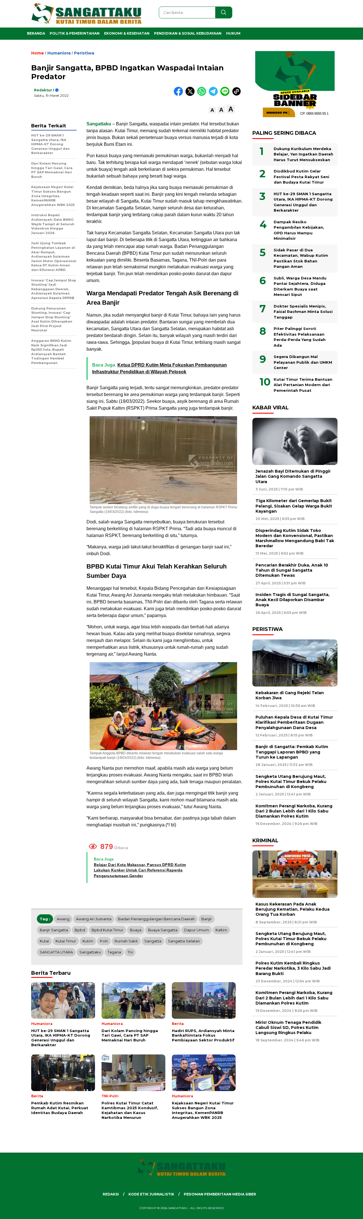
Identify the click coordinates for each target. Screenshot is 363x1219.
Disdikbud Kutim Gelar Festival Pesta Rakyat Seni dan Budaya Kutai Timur (301, 176)
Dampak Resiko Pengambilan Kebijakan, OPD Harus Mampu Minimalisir (299, 230)
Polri (104, 941)
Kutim (88, 941)
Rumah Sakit (126, 941)
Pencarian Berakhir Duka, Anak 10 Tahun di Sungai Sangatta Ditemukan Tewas (292, 570)
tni (130, 952)
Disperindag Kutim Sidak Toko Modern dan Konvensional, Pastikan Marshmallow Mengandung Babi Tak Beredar (295, 538)
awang (63, 919)
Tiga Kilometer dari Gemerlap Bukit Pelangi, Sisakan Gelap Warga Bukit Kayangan (294, 505)
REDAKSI (111, 1194)
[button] (212, 110)
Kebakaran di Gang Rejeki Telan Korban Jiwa (290, 695)
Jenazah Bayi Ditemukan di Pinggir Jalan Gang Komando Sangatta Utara (293, 476)
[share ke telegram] (214, 94)
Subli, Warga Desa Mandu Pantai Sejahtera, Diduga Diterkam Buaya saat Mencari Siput (300, 286)
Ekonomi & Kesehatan (126, 33)
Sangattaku (99, 123)
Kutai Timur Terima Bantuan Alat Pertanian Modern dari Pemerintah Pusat (303, 385)
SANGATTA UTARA (56, 952)
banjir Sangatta (54, 930)
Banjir (206, 919)
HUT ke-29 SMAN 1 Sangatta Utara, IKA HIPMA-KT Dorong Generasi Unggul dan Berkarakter (303, 202)
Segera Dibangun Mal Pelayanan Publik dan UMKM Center (303, 362)
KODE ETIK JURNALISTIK (151, 1194)
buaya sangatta (163, 930)
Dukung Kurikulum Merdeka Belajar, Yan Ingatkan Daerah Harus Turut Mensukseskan (303, 154)
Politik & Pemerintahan (75, 33)
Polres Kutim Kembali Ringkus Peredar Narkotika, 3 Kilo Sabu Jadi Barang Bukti (293, 968)
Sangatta (152, 941)
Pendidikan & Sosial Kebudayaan (187, 33)
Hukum (233, 33)
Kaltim (221, 930)
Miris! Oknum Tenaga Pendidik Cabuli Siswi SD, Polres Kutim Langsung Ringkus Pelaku (288, 1027)
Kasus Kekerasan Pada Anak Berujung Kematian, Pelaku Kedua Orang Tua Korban (293, 909)
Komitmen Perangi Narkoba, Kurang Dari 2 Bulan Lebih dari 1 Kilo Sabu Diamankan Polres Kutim (294, 811)
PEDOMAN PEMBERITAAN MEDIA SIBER (220, 1194)
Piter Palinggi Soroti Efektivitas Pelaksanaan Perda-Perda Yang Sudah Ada (300, 337)
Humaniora (59, 53)
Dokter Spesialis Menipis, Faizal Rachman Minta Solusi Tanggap (303, 311)
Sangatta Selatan (184, 941)
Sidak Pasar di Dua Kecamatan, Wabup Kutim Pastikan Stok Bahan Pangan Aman (301, 258)
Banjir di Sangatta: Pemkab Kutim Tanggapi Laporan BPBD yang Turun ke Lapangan (292, 751)
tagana (114, 952)
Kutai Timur (66, 941)
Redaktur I (44, 90)
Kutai (44, 941)
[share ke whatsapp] (203, 94)
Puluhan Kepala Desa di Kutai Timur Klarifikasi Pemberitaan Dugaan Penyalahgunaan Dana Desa (294, 722)
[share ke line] (226, 94)
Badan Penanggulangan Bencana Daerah (156, 919)
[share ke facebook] (179, 94)
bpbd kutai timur (107, 930)
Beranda (36, 33)
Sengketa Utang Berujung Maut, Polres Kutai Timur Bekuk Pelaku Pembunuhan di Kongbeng (291, 781)
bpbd (80, 930)
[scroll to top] (347, 1210)
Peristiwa (84, 53)
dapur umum (196, 930)
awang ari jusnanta (93, 919)
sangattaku (90, 952)
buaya (136, 930)
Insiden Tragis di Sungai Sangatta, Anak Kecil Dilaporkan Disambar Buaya (293, 599)
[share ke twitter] (191, 94)
